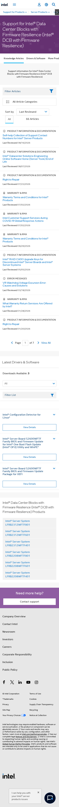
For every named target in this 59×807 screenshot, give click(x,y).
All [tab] (9, 119)
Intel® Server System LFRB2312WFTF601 (17, 533)
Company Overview (14, 616)
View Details (29, 427)
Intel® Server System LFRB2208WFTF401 (17, 574)
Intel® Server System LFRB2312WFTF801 (17, 522)
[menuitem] (39, 12)
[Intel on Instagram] (36, 683)
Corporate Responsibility (17, 654)
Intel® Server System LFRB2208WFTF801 (17, 553)
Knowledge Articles (14, 58)
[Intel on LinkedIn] (20, 683)
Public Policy (9, 669)
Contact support (29, 601)
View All (46, 342)
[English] (46, 4)
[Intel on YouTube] (28, 683)
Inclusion (7, 662)
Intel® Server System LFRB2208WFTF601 (17, 564)
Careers (6, 646)
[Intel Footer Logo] (9, 776)
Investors (7, 639)
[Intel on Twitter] (12, 683)
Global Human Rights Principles (16, 744)
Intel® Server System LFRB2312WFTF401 (17, 543)
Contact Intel (10, 624)
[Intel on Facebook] (4, 683)
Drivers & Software (35, 58)
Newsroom (8, 631)
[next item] (57, 12)
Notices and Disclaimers (26, 736)
